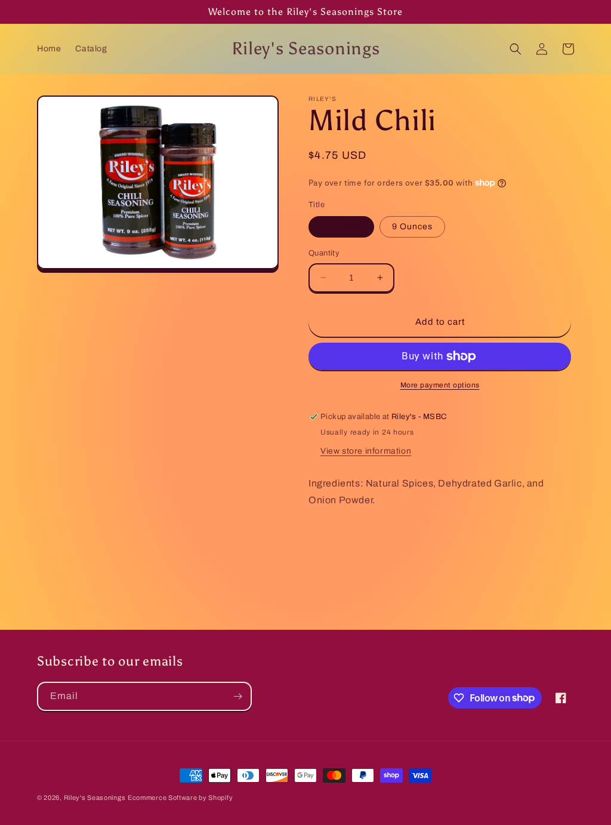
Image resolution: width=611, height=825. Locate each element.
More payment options (440, 385)
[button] (515, 49)
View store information (365, 451)
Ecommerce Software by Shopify (180, 797)
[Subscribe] (237, 696)
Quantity (324, 253)
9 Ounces (412, 226)
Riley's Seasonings (95, 797)
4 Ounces (341, 226)
